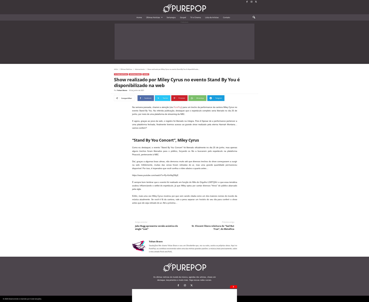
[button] (254, 17)
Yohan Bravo (122, 90)
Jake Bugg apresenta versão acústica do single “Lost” (156, 227)
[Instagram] (251, 2)
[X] (256, 2)
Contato (226, 17)
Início (116, 69)
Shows (145, 74)
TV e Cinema (195, 17)
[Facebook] (247, 2)
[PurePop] (184, 8)
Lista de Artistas (212, 17)
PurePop (177, 107)
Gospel (183, 17)
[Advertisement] (184, 42)
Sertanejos (171, 17)
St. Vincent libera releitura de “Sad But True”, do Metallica (213, 227)
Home (139, 17)
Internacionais (140, 69)
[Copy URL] (234, 98)
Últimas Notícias (153, 17)
